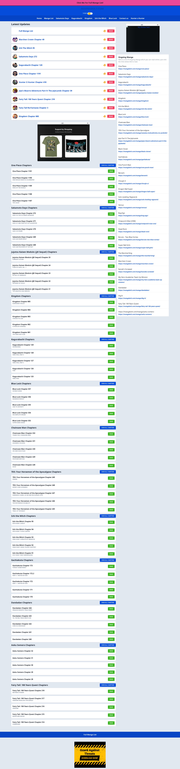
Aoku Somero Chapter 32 (22, 651)
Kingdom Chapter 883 (21, 316)
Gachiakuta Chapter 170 (22, 597)
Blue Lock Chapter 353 (21, 420)
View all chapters (107, 165)
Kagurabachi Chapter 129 (30, 65)
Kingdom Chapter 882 (21, 324)
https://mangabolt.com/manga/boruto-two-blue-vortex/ (138, 240)
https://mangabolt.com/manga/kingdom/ (133, 101)
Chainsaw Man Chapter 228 (23, 465)
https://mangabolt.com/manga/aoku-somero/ (135, 314)
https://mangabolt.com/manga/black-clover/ (134, 151)
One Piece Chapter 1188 (22, 194)
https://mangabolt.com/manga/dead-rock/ (133, 232)
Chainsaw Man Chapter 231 (23, 441)
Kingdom (88, 18)
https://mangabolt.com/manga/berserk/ (133, 175)
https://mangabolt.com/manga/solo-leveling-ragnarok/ (138, 200)
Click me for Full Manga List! (90, 2)
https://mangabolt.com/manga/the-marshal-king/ (136, 256)
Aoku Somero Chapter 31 (22, 658)
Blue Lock (113, 18)
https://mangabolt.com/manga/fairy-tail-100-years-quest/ (139, 306)
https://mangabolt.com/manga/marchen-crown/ (136, 264)
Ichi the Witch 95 (27, 48)
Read (111, 31)
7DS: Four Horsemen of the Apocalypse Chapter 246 (33, 501)
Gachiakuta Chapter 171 (22, 590)
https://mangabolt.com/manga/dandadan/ (133, 290)
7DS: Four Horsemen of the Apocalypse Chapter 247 (33, 493)
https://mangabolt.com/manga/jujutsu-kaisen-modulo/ (138, 93)
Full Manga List (26, 31)
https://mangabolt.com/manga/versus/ (132, 208)
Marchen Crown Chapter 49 (31, 39)
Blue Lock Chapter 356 (21, 397)
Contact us (123, 18)
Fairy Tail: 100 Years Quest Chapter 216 (28, 706)
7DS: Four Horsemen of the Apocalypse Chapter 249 (33, 477)
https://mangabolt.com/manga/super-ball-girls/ (135, 248)
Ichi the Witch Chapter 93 (22, 537)
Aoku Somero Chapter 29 (22, 672)
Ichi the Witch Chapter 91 (22, 553)
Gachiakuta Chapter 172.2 (23, 573)
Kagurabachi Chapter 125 (23, 376)
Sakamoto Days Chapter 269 (24, 237)
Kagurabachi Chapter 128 (23, 353)
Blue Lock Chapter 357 (21, 389)
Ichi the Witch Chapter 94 (22, 529)
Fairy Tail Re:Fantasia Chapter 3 (33, 108)
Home (39, 18)
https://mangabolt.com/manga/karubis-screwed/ (136, 272)
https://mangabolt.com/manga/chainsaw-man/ (135, 125)
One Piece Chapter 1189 (22, 186)
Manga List (48, 18)
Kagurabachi (76, 18)
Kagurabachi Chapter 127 (23, 361)
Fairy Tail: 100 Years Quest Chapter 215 (28, 714)
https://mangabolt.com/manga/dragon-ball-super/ (136, 192)
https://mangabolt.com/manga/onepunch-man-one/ (137, 224)
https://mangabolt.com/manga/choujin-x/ (133, 183)
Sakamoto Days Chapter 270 (24, 229)
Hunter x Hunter (137, 18)
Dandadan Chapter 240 (22, 639)
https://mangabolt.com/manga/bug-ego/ (133, 216)
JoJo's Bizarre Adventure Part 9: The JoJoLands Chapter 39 (45, 90)
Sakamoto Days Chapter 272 (24, 213)
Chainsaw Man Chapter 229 (23, 457)
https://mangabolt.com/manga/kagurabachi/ (134, 85)
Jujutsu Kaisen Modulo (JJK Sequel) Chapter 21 (31, 289)
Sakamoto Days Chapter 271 (24, 221)
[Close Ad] (88, 123)
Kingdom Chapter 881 (21, 332)
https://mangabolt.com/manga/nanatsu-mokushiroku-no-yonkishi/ (142, 133)
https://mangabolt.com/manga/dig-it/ (132, 298)
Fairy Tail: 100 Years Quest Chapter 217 (28, 698)
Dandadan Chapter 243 (22, 616)
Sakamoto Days (62, 18)
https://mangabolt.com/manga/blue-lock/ (133, 117)
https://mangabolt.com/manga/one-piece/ (133, 69)
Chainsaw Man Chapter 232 (23, 433)
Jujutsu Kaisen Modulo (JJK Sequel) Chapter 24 (31, 265)
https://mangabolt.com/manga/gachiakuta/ (134, 159)
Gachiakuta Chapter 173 (22, 565)
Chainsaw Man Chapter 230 (23, 449)
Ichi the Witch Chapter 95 (22, 521)
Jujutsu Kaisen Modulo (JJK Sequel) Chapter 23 (31, 273)
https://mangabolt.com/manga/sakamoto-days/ (135, 77)
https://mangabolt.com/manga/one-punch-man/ (136, 167)
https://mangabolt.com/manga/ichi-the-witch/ (135, 109)
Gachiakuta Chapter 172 (22, 581)
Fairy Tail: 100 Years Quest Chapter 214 (28, 722)
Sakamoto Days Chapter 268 (24, 245)
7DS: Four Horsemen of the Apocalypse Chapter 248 (33, 485)
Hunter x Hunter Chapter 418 (32, 82)
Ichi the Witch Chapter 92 (22, 545)
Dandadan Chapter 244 (22, 608)
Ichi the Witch (100, 18)
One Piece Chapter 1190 (22, 178)
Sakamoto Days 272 (28, 56)
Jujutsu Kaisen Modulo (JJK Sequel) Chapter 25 (31, 257)
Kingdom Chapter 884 (21, 310)
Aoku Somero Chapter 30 (22, 665)
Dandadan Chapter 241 (22, 632)
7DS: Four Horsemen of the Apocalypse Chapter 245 (33, 509)
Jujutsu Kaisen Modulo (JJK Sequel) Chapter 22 (31, 281)
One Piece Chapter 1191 (30, 73)
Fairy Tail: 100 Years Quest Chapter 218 (37, 99)
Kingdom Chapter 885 (29, 116)
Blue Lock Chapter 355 (21, 405)
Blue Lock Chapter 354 (21, 413)
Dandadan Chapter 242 (22, 624)
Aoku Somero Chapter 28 (22, 679)
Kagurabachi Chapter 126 (23, 368)
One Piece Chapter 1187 (22, 201)
